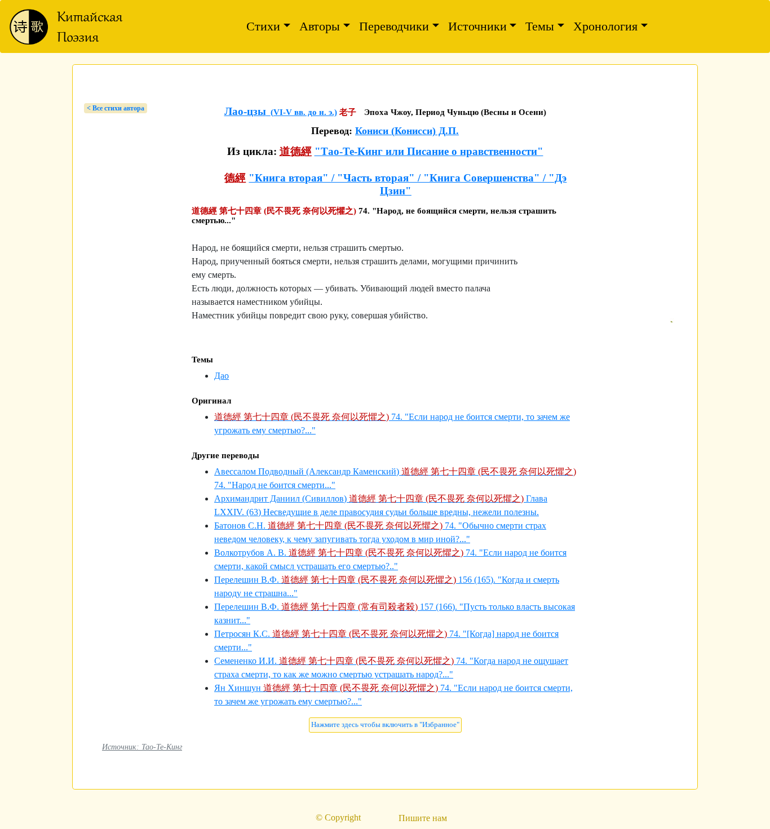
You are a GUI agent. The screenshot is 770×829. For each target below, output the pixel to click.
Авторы (319, 26)
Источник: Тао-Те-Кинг (142, 746)
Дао (221, 375)
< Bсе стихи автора (115, 108)
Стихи (263, 26)
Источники (477, 26)
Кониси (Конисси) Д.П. (407, 130)
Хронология (605, 26)
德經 (235, 178)
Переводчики (394, 26)
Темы (539, 26)
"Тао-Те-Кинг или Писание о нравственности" (429, 151)
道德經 (296, 151)
